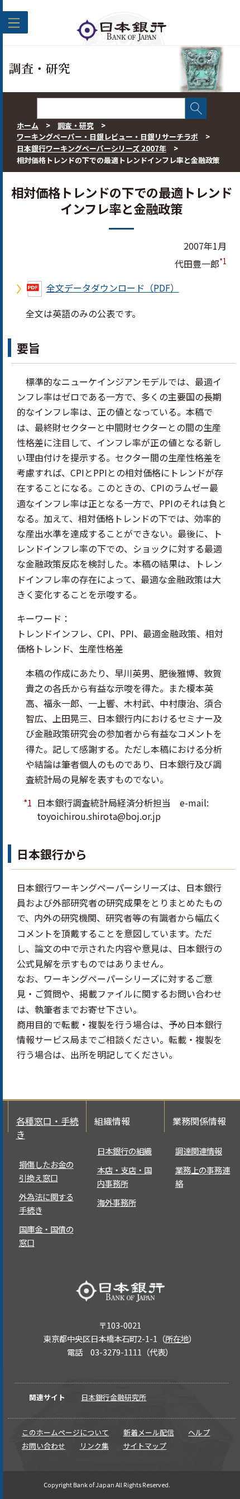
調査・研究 (75, 125)
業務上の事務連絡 (202, 1176)
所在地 (177, 1338)
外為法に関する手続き (46, 1203)
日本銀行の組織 (124, 1151)
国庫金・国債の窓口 (46, 1235)
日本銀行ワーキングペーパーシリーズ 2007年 (91, 148)
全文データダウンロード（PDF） (112, 287)
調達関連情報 (198, 1151)
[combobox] (111, 108)
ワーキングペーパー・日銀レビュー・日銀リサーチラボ (107, 136)
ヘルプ (199, 1432)
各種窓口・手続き (47, 1127)
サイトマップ (144, 1445)
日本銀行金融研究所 (113, 1397)
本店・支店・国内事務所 (124, 1176)
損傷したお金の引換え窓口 (46, 1170)
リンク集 (94, 1445)
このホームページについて (65, 1432)
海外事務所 (116, 1202)
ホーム (28, 125)
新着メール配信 (148, 1432)
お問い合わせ (43, 1445)
